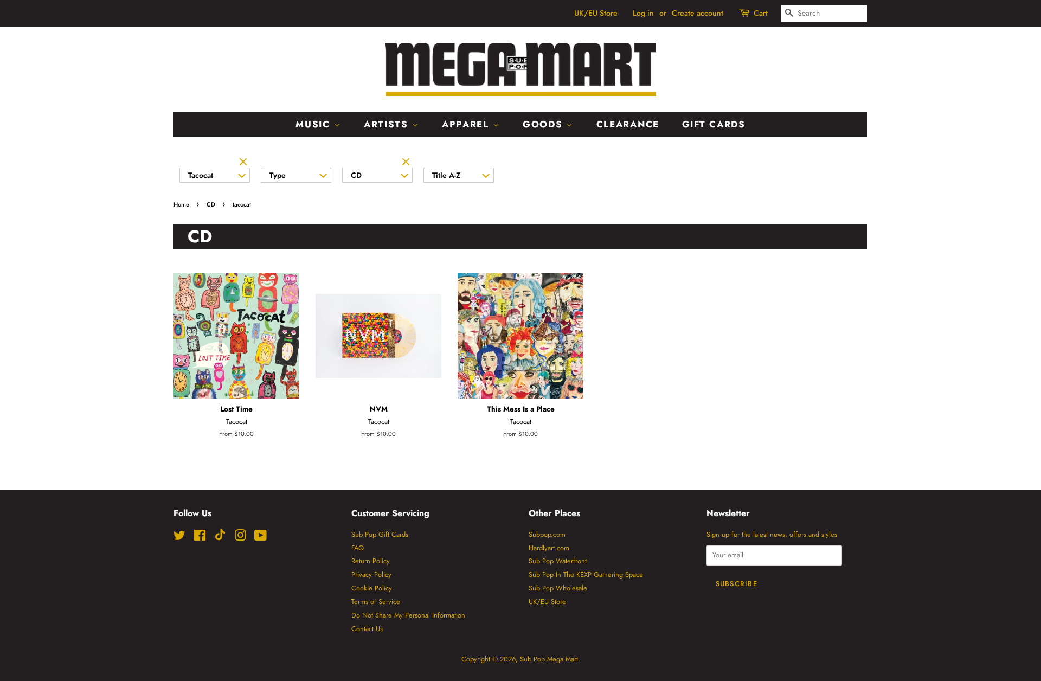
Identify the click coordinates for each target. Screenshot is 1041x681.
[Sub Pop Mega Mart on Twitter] (179, 537)
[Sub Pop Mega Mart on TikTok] (220, 538)
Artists (388, 124)
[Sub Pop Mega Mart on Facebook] (200, 537)
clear (244, 162)
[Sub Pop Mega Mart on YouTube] (260, 537)
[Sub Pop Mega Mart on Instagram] (240, 537)
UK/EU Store (596, 13)
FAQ (357, 548)
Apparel (467, 124)
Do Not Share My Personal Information (408, 615)
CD (356, 175)
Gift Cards (714, 124)
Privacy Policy (371, 574)
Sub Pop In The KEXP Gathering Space (586, 574)
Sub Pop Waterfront (558, 561)
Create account (697, 13)
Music (314, 124)
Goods (544, 124)
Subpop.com (547, 534)
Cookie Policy (371, 588)
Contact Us (367, 629)
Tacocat (200, 175)
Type (277, 175)
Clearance (627, 124)
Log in (643, 13)
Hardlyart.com (549, 548)
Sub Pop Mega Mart (549, 659)
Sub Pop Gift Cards (379, 534)
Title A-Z (446, 175)
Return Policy (370, 561)
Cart (761, 13)
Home (181, 204)
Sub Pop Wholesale (558, 588)
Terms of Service (375, 601)
